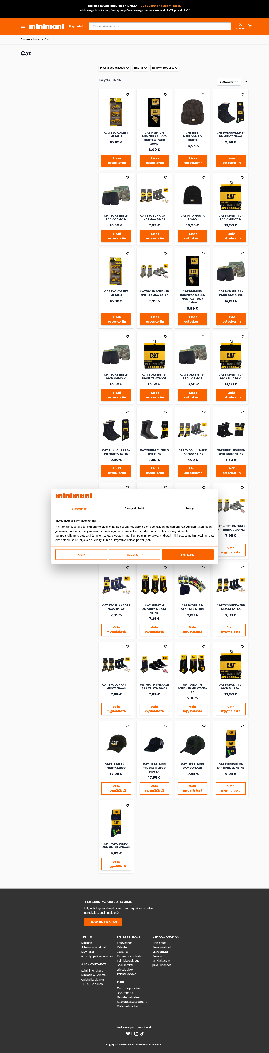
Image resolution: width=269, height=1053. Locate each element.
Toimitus (157, 956)
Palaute (122, 947)
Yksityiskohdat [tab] (134, 507)
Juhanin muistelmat (93, 947)
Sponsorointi (125, 965)
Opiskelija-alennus (92, 979)
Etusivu (25, 39)
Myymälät (87, 951)
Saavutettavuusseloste (132, 1001)
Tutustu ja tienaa (92, 984)
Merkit (37, 39)
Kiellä (81, 554)
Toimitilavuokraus (128, 960)
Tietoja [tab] (190, 507)
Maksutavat (160, 951)
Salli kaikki (187, 554)
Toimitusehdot (161, 947)
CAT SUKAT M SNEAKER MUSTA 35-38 (192, 688)
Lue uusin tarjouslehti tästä (161, 5)
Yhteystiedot (125, 942)
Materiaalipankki (127, 1006)
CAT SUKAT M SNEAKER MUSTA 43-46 (154, 609)
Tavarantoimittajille (129, 956)
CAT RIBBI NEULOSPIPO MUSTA (192, 136)
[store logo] (46, 26)
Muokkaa (132, 554)
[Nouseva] (245, 81)
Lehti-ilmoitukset (92, 970)
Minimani (86, 942)
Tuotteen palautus (129, 988)
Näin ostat (159, 942)
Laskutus (122, 951)
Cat (46, 39)
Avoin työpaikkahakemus (97, 956)
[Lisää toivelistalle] (127, 94)
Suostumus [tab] (79, 508)
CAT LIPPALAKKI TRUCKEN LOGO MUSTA (154, 768)
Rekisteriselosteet (129, 997)
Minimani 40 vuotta (93, 975)
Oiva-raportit (125, 992)
